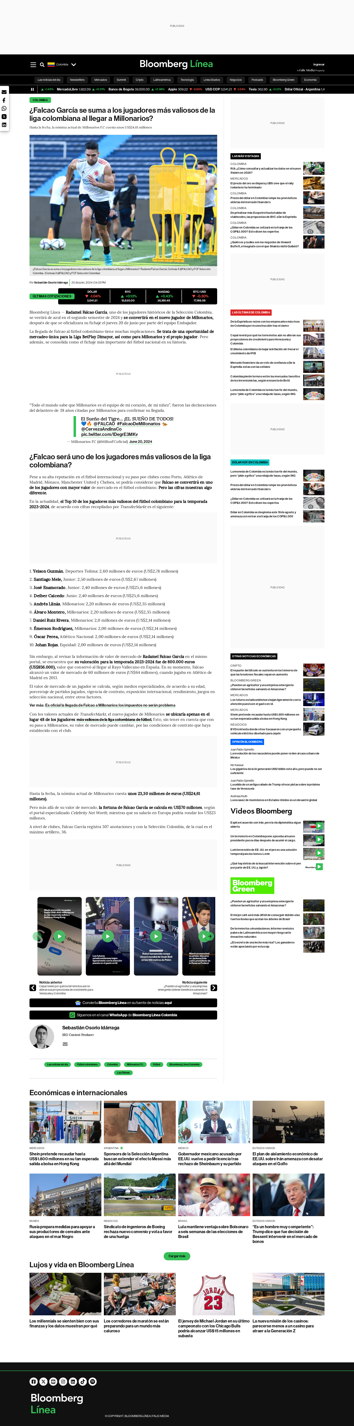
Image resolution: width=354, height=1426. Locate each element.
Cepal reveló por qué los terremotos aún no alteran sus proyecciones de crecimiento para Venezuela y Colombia (66, 990)
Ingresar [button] (318, 64)
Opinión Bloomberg (247, 742)
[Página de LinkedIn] (73, 1382)
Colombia (40, 100)
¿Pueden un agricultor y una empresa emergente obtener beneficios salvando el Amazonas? (182, 990)
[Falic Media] (299, 70)
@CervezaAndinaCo (101, 429)
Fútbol (156, 1064)
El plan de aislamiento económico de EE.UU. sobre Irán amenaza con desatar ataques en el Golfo (288, 1158)
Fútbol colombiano (87, 1064)
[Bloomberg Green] (277, 886)
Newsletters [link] (77, 79)
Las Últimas (123, 1072)
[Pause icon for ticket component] (32, 89)
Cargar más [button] (177, 1256)
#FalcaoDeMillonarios (138, 424)
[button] (4, 92)
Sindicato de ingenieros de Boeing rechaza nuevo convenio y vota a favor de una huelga (138, 1231)
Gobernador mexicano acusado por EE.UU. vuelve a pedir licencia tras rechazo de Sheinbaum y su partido (210, 1158)
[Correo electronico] (65, 1044)
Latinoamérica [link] (162, 79)
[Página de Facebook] (34, 1382)
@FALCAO (104, 424)
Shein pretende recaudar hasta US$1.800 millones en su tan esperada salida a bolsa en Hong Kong (64, 1158)
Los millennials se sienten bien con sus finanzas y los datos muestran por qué (64, 1323)
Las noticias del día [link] (49, 79)
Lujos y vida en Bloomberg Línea (82, 1265)
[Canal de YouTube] (53, 1382)
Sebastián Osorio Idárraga (51, 282)
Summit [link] (121, 79)
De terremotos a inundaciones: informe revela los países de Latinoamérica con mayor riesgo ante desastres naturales (262, 933)
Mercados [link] (100, 79)
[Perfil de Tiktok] (83, 1382)
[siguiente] (214, 988)
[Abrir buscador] (42, 65)
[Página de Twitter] (43, 1382)
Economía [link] (310, 79)
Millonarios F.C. (135, 1064)
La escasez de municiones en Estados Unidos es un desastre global (273, 800)
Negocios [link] (236, 79)
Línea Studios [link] (212, 79)
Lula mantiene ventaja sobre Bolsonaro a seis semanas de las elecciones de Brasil (213, 1231)
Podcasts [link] (257, 79)
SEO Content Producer (78, 1035)
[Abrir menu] (33, 65)
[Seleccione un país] (73, 65)
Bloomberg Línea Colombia (184, 1064)
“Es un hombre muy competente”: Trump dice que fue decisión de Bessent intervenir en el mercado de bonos (285, 1234)
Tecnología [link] (187, 79)
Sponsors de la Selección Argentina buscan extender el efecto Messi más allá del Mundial (137, 1158)
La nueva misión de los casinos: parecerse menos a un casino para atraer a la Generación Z (283, 1326)
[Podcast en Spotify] (92, 1382)
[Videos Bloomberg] (277, 811)
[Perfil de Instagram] (63, 1382)
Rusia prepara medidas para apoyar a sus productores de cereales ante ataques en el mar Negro (62, 1231)
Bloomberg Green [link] (283, 79)
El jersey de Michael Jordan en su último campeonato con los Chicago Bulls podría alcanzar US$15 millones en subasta (214, 1328)
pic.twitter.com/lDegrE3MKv (109, 434)
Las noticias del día (57, 1064)
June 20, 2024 (140, 441)
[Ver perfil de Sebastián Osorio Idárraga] (46, 1036)
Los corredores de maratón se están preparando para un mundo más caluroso (136, 1326)
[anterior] (33, 988)
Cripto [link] (140, 79)
